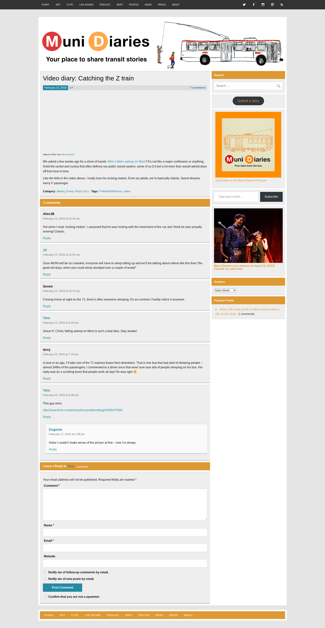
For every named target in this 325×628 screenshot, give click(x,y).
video (127, 191)
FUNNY (45, 4)
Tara (46, 318)
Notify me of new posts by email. (71, 578)
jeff (71, 87)
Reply (47, 238)
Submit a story (248, 101)
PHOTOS (133, 4)
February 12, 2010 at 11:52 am (61, 254)
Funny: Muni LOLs (77, 191)
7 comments (198, 87)
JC (45, 250)
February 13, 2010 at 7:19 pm (61, 354)
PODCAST (104, 4)
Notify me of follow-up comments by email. (78, 572)
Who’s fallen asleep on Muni (126, 161)
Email (49, 540)
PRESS (162, 4)
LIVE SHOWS (86, 4)
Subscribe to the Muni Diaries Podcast (240, 180)
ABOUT (176, 4)
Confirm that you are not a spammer (73, 596)
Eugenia (55, 429)
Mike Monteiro (68, 154)
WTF (58, 4)
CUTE (70, 4)
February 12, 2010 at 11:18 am (61, 218)
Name (49, 525)
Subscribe (271, 196)
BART (120, 4)
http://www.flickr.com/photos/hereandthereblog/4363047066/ (82, 410)
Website (49, 556)
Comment (52, 485)
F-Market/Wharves (110, 191)
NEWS (148, 4)
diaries (61, 191)
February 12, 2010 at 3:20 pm (61, 322)
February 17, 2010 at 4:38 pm (67, 434)
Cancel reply (82, 466)
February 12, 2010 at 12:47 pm (61, 290)
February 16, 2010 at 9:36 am (61, 394)
